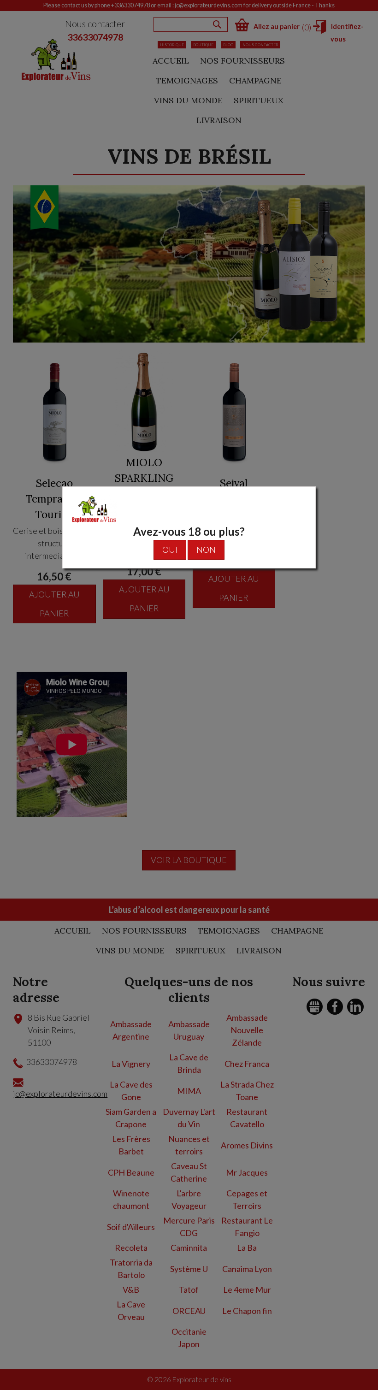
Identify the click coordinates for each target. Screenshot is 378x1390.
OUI (169, 549)
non (206, 549)
